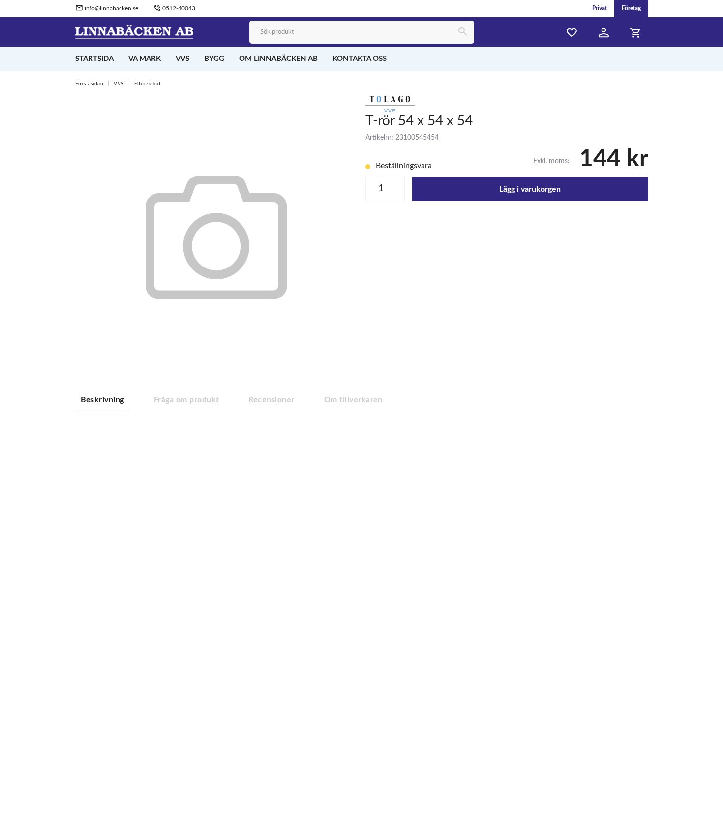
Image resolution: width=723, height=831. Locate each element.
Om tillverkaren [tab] (353, 400)
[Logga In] (604, 33)
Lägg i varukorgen (530, 189)
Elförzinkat (147, 83)
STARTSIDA (94, 58)
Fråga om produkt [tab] (186, 400)
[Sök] (462, 32)
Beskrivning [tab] (102, 400)
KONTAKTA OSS (359, 58)
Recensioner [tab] (271, 400)
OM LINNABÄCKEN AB (278, 58)
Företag (631, 8)
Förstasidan (89, 83)
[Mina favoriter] (572, 33)
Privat (599, 8)
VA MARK (144, 58)
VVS (182, 58)
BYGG (214, 58)
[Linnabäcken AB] (134, 31)
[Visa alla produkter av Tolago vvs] (390, 103)
